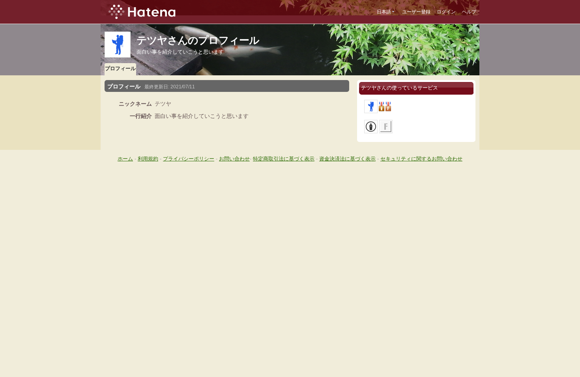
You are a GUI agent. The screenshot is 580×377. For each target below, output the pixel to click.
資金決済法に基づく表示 (347, 159)
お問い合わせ (234, 159)
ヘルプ (469, 12)
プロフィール (120, 68)
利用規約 (148, 159)
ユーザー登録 (416, 12)
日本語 (384, 12)
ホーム (125, 159)
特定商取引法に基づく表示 (283, 159)
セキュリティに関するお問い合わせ (421, 159)
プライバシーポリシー (188, 159)
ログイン (446, 12)
